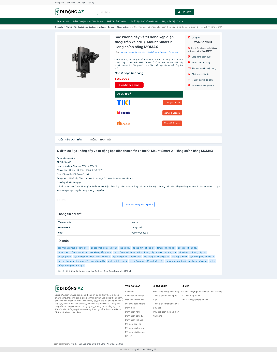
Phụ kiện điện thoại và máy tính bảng (81, 27)
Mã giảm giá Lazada (134, 328)
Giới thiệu (81, 2)
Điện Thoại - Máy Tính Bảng (88, 21)
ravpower (83, 248)
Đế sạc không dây (124, 27)
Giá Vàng (101, 344)
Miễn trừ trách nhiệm (135, 303)
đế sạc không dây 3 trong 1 (71, 265)
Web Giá (110, 344)
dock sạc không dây (187, 248)
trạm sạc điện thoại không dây (90, 261)
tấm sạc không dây (166, 248)
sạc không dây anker (84, 256)
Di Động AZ (151, 349)
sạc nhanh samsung (67, 248)
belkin (212, 261)
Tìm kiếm (185, 11)
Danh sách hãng (133, 312)
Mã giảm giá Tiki (133, 324)
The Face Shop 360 (86, 344)
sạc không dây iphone (100, 252)
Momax (124, 52)
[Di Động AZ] (69, 288)
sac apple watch (179, 256)
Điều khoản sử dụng (134, 299)
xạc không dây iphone (124, 252)
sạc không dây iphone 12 (202, 256)
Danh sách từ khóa (134, 320)
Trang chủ (59, 2)
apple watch (135, 256)
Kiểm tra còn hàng (129, 85)
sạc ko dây (125, 248)
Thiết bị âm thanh (116, 21)
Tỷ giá (73, 344)
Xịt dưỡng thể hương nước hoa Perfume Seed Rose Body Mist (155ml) (98, 271)
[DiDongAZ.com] (69, 11)
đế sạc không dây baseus (149, 252)
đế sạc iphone (64, 256)
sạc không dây (137, 261)
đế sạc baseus (103, 256)
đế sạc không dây (154, 261)
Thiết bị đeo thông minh (144, 21)
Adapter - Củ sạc (106, 27)
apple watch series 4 (117, 261)
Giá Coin (119, 344)
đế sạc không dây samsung (104, 248)
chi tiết (100, 139)
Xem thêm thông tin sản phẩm (138, 204)
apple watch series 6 (176, 261)
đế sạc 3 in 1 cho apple (144, 248)
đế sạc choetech (66, 261)
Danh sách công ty (134, 316)
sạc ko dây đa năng (197, 261)
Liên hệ (90, 2)
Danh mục (70, 2)
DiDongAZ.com (137, 349)
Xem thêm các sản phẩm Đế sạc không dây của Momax (153, 52)
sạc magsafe (170, 252)
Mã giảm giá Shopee (135, 332)
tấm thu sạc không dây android (73, 252)
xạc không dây (120, 256)
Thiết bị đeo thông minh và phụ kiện (166, 305)
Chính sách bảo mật (134, 295)
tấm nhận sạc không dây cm (192, 252)
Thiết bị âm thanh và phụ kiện (165, 297)
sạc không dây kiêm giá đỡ (156, 256)
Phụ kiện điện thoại (172, 21)
